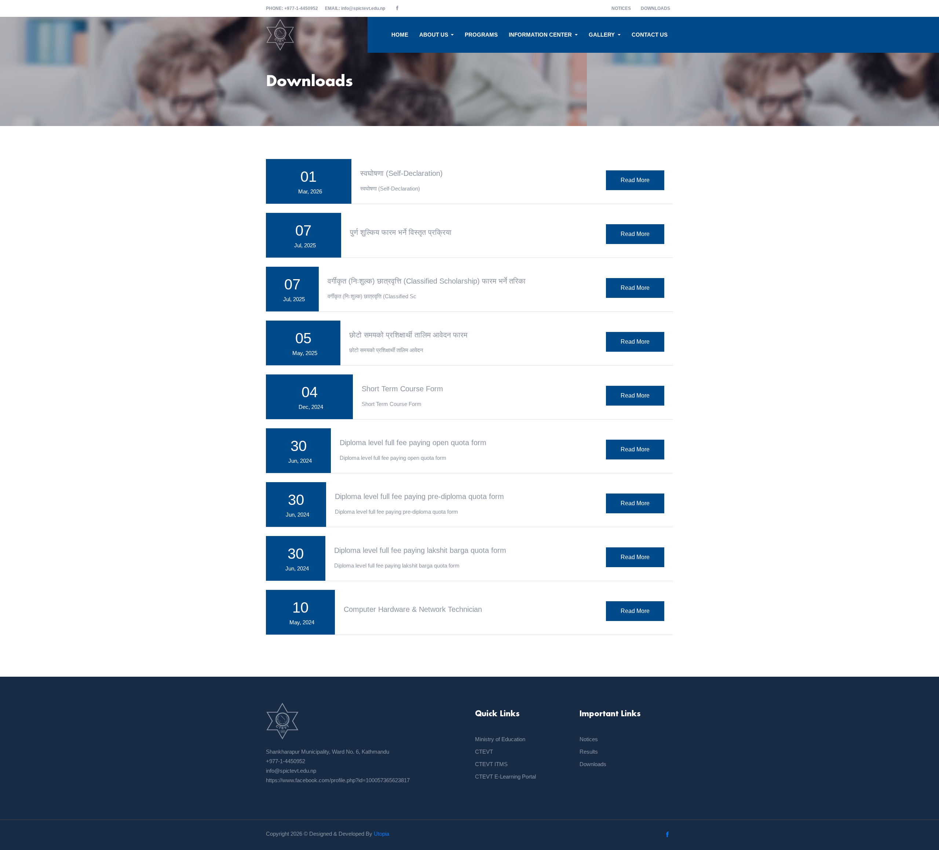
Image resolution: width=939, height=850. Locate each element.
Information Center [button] (541, 35)
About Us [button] (434, 35)
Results (589, 752)
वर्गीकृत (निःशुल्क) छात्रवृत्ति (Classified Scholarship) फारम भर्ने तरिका (427, 281)
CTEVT (484, 752)
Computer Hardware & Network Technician (413, 609)
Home (399, 35)
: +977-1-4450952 (292, 8)
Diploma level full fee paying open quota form (413, 443)
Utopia (381, 834)
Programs (481, 35)
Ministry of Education (500, 739)
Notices (621, 8)
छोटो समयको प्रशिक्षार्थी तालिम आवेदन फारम (408, 335)
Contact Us (650, 35)
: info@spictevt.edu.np (355, 8)
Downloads (655, 8)
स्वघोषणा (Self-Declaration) (401, 173)
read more (635, 180)
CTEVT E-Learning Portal (505, 776)
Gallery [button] (602, 35)
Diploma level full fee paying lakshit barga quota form (420, 550)
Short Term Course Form (402, 389)
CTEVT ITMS (491, 764)
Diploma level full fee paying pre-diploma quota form (419, 496)
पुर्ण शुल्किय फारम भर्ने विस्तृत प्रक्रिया (401, 232)
